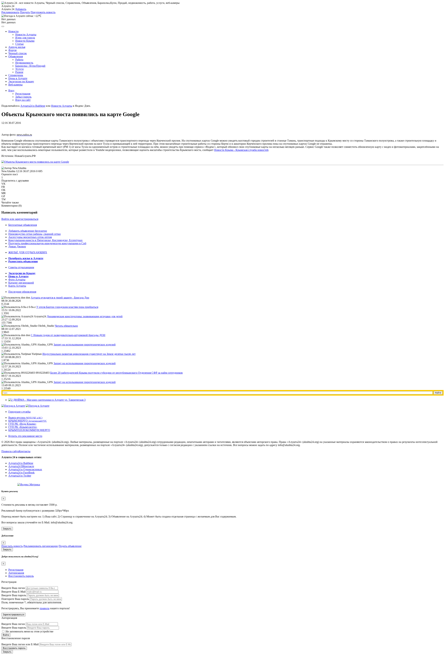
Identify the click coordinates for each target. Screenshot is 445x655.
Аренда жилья (16, 47)
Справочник (15, 75)
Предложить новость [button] (43, 12)
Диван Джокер (17, 246)
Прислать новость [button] (12, 546)
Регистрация (22, 93)
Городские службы (19, 411)
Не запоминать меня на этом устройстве (29, 631)
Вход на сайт (23, 99)
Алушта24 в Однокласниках (25, 469)
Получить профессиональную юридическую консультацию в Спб (47, 243)
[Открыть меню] (2, 26)
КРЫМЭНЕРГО (27, 420)
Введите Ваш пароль (13, 595)
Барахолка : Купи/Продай (30, 65)
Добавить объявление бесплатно (27, 230)
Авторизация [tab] (16, 572)
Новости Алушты (25, 34)
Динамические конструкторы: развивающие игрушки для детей (85, 316)
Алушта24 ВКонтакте (21, 466)
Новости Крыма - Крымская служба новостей (241, 149)
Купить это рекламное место (25, 436)
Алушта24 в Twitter (19, 475)
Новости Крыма (24, 40)
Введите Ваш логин (13, 587)
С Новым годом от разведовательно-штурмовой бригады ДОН (68, 335)
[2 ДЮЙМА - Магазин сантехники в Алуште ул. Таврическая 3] (47, 399)
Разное (19, 72)
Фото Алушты (16, 279)
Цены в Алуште (17, 78)
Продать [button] (25, 12)
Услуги (19, 68)
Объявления (15, 56)
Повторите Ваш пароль (15, 598)
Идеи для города (25, 37)
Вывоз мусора (25, 417)
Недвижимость (24, 62)
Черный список (17, 53)
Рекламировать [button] (10, 12)
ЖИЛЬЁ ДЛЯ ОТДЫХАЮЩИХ (27, 252)
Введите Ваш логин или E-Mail (20, 644)
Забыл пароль (23, 96)
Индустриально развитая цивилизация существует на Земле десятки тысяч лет (89, 353)
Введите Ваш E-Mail (13, 591)
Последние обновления (22, 291)
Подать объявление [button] (70, 546)
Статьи (19, 43)
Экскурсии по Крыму (21, 81)
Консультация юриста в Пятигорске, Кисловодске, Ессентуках (45, 240)
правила (44, 608)
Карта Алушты (17, 285)
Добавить (20, 9)
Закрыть (7, 528)
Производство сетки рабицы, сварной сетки (34, 233)
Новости (13, 31)
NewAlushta (8, 171)
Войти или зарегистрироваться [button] (19, 219)
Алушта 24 (7, 9)
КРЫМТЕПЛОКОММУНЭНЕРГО (29, 430)
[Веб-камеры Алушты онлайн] (37, 405)
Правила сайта (10, 451)
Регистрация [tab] (15, 569)
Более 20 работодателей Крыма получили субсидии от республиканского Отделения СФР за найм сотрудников (116, 372)
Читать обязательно (66, 325)
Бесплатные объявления (22, 224)
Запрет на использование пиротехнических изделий (85, 344)
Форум (12, 50)
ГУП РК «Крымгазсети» (22, 426)
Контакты (24, 451)
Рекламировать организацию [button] (40, 546)
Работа (19, 59)
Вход (11, 90)
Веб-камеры (15, 84)
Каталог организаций (21, 282)
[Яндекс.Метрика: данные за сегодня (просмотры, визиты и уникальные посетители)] (28, 484)
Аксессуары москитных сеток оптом (30, 237)
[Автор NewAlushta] (13, 168)
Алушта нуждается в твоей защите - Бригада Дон (60, 297)
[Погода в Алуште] (13, 405)
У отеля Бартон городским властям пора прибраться (67, 307)
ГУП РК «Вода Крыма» (22, 423)
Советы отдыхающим (21, 267)
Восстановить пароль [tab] (21, 575)
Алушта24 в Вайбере (20, 463)
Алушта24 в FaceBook (21, 472)
